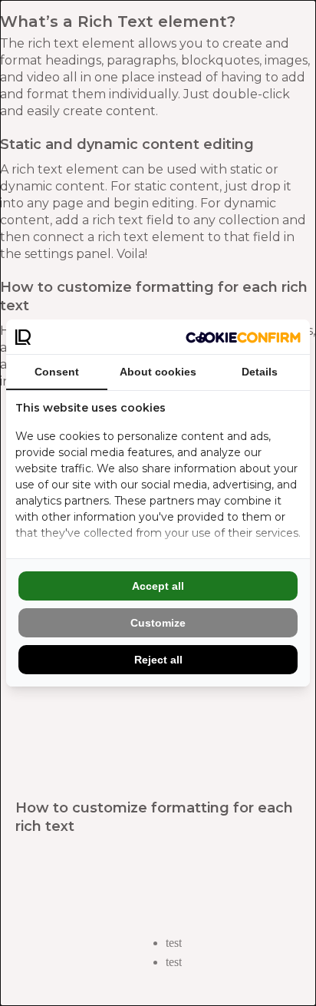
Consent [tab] (57, 372)
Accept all (158, 586)
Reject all (158, 660)
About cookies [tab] (158, 372)
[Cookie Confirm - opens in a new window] (243, 337)
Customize (158, 623)
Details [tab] (260, 372)
